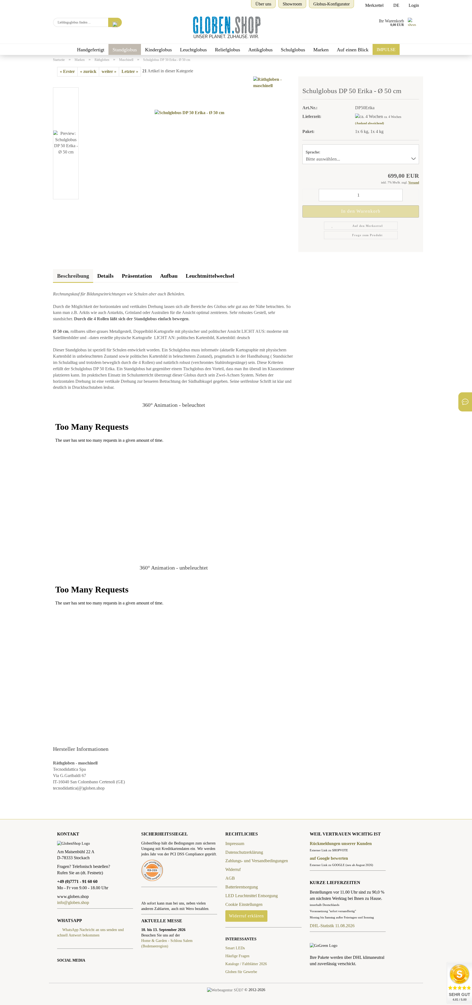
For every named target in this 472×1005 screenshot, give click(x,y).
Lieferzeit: (311, 116)
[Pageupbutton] (15, 996)
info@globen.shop (73, 902)
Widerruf (233, 869)
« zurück (88, 71)
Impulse (386, 49)
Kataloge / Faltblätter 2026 (246, 964)
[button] (69, 84)
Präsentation (137, 276)
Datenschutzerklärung (244, 852)
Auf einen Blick (352, 49)
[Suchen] (115, 22)
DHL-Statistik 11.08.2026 (332, 925)
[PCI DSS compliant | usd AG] (152, 870)
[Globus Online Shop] (224, 27)
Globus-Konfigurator (331, 4)
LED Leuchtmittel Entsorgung (251, 895)
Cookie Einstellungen (243, 904)
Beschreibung (73, 276)
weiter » (109, 71)
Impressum (234, 843)
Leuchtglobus (193, 49)
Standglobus (125, 49)
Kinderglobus (158, 49)
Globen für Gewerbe (241, 972)
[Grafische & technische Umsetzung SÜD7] (225, 990)
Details (105, 276)
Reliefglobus (227, 49)
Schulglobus (293, 49)
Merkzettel (374, 5)
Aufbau (169, 276)
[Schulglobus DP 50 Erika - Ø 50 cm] (189, 144)
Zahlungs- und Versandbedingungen (256, 860)
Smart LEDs (235, 948)
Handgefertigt (90, 49)
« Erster (67, 71)
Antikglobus (260, 49)
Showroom (292, 4)
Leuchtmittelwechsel (210, 276)
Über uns (263, 4)
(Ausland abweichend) (369, 123)
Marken (321, 49)
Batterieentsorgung (241, 887)
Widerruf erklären (246, 916)
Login (413, 5)
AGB (230, 878)
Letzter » (130, 71)
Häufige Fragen (237, 956)
